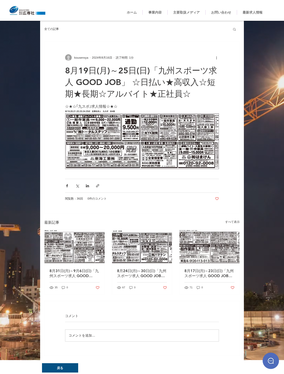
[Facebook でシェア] (67, 186)
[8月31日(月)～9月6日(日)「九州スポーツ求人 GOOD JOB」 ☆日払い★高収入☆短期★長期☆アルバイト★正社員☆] (74, 246)
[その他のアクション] (216, 57)
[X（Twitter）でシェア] (77, 186)
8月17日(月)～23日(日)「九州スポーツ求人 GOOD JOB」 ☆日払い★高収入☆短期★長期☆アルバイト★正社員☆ (209, 273)
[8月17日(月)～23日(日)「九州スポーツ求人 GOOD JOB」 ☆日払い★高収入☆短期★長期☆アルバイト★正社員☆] (209, 246)
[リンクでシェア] (98, 186)
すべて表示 (232, 221)
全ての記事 (51, 29)
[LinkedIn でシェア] (87, 186)
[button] (234, 29)
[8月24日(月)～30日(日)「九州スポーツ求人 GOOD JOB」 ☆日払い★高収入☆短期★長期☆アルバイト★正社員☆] (142, 246)
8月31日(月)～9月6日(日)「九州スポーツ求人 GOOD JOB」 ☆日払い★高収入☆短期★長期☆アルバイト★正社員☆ (74, 273)
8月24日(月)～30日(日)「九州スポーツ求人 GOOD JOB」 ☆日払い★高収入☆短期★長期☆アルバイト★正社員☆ (141, 273)
